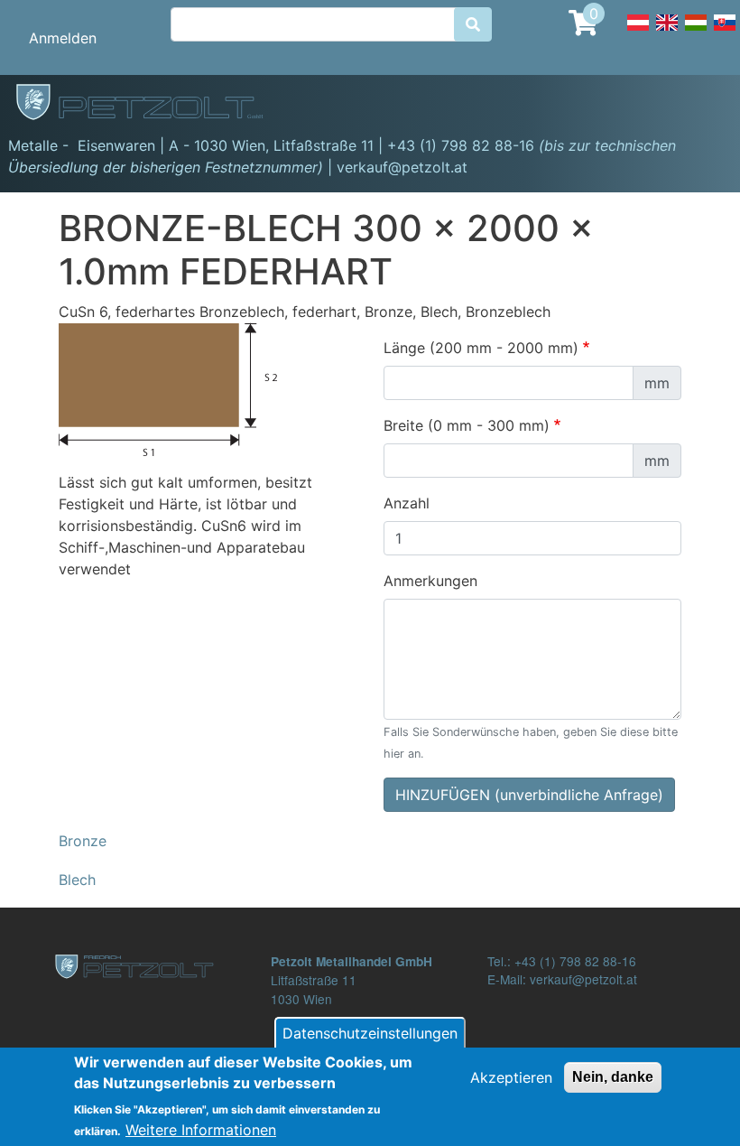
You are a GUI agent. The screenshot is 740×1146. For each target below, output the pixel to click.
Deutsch (638, 32)
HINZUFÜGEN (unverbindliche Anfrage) (529, 795)
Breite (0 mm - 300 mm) (467, 425)
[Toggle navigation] (700, 105)
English (667, 32)
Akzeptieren (511, 1077)
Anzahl (407, 503)
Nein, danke (612, 1077)
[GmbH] (149, 104)
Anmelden (63, 38)
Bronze (82, 841)
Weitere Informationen (200, 1130)
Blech (77, 880)
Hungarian (696, 32)
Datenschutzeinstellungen (370, 1033)
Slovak (724, 32)
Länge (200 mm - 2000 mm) (481, 348)
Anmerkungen (430, 581)
